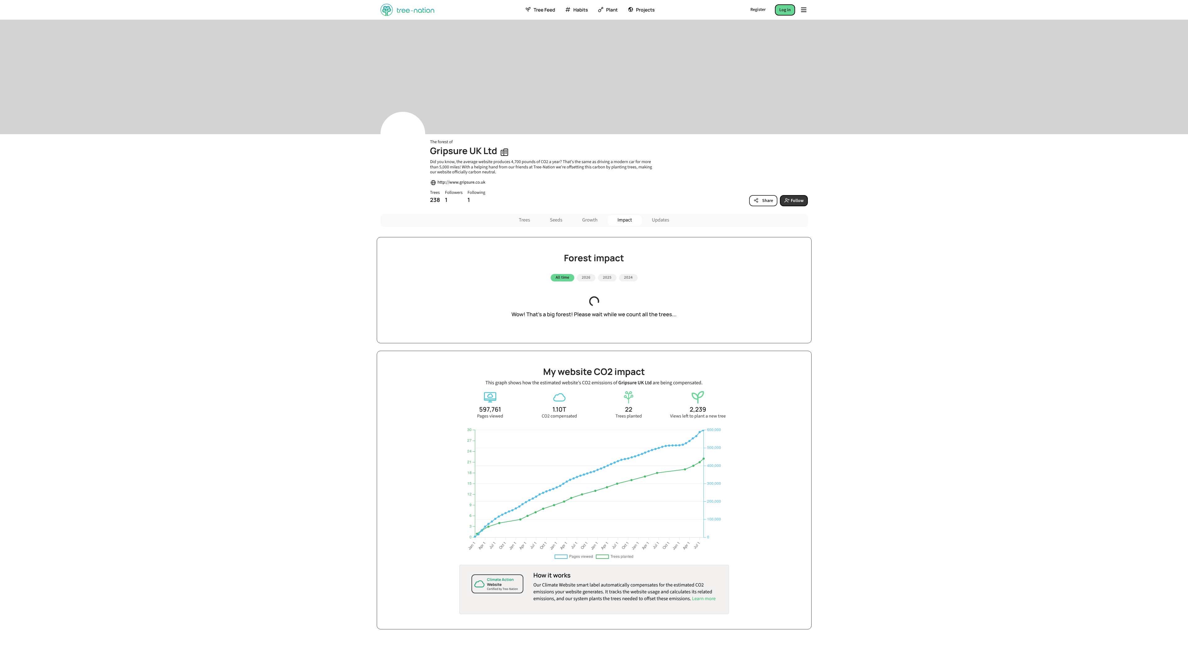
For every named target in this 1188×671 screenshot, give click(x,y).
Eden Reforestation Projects (443, 561)
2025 (607, 277)
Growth (590, 220)
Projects (645, 10)
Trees (524, 220)
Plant (611, 10)
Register (758, 10)
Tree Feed (544, 10)
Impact (624, 220)
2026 (586, 277)
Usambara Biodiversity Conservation (451, 594)
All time (562, 277)
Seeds (556, 220)
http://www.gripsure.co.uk (461, 182)
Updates (660, 220)
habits (580, 10)
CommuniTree (431, 611)
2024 (628, 277)
